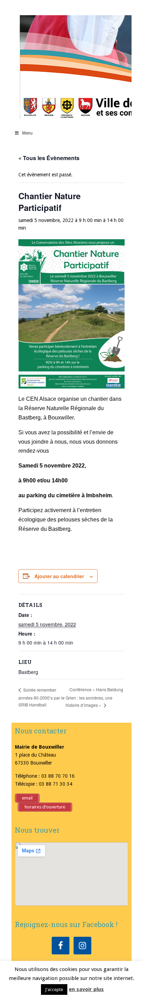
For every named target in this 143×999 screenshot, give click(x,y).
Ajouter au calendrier (59, 576)
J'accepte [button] (54, 989)
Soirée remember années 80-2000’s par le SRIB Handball (41, 697)
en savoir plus (86, 989)
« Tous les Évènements (48, 158)
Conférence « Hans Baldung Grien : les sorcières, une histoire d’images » (94, 697)
